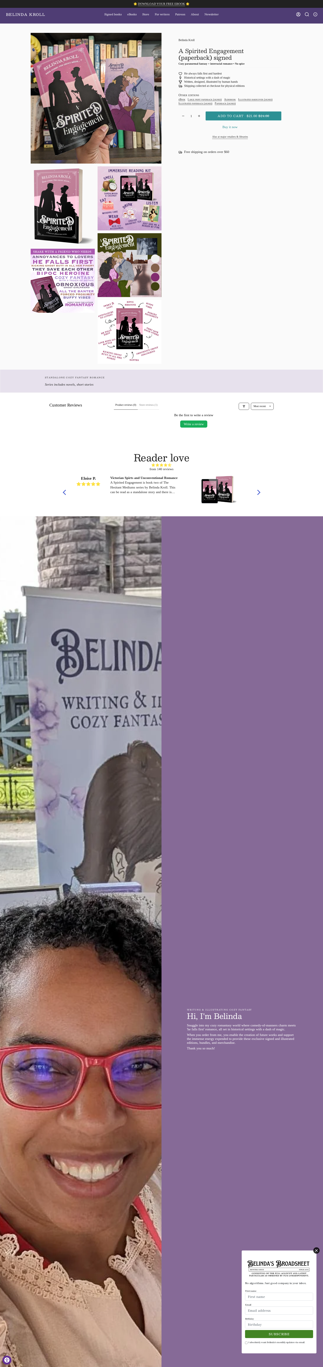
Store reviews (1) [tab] (148, 405)
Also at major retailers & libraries (230, 136)
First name (250, 1291)
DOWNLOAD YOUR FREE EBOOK (161, 3)
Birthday (249, 1318)
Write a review (194, 424)
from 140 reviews (161, 469)
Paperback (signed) (225, 103)
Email (248, 1304)
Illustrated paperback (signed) (195, 103)
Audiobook (230, 99)
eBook (182, 99)
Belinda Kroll (187, 40)
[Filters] (244, 406)
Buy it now (230, 127)
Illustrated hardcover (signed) (255, 99)
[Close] (316, 1250)
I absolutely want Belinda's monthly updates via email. (276, 1342)
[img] (161, 465)
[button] (145, 14)
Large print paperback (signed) (205, 99)
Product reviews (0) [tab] (125, 405)
